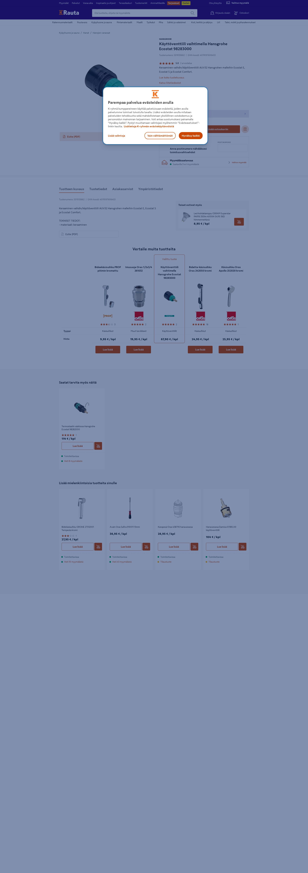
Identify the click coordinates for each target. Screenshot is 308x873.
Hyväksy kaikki (191, 135)
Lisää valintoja (116, 135)
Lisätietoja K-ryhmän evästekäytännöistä (148, 126)
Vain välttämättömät (160, 135)
